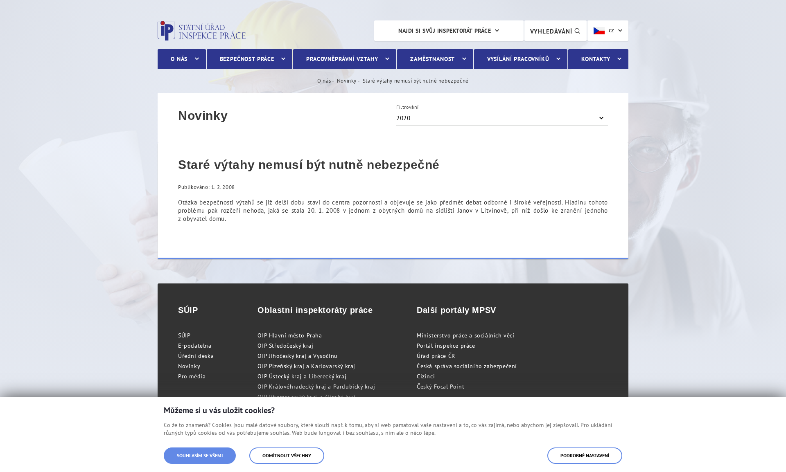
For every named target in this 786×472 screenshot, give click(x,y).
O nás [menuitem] (179, 59)
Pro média (192, 376)
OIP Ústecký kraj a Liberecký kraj (301, 376)
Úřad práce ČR (436, 356)
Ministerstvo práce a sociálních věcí (466, 335)
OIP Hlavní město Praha (289, 335)
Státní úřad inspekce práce (202, 30)
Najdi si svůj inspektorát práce (444, 30)
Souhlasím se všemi (200, 455)
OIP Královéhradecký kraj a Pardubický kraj (316, 386)
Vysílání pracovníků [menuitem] (518, 59)
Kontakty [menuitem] (595, 59)
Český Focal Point (440, 386)
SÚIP (184, 335)
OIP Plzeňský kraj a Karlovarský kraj (306, 366)
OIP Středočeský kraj (285, 345)
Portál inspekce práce (446, 345)
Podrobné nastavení (584, 455)
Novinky (347, 80)
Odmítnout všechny (286, 455)
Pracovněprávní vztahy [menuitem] (342, 59)
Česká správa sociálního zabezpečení (467, 366)
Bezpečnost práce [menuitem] (247, 59)
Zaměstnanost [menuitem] (432, 59)
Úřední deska (196, 356)
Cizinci (426, 376)
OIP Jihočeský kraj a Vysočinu (297, 356)
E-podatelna (195, 345)
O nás (324, 80)
